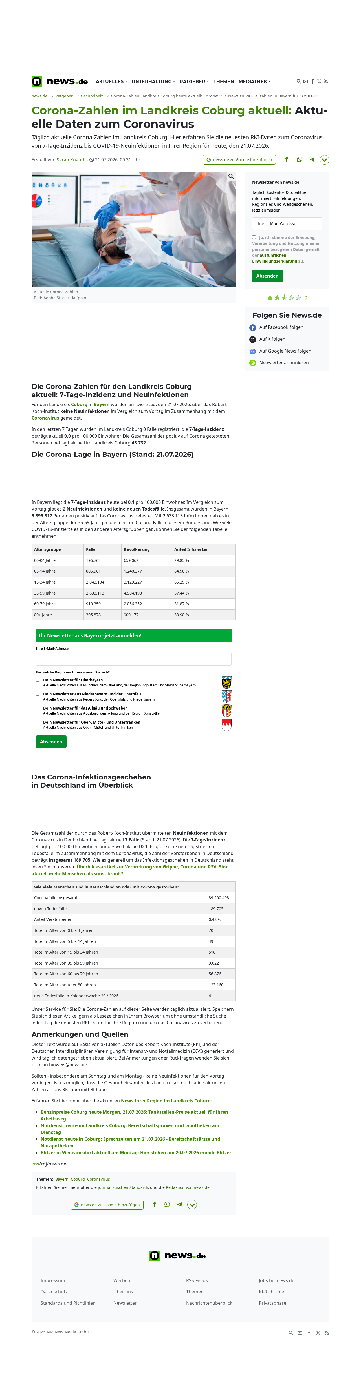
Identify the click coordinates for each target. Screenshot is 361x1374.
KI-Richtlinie (271, 1292)
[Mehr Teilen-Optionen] (324, 160)
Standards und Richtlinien (68, 1303)
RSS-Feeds (197, 1280)
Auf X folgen (271, 339)
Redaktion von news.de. (188, 1187)
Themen (223, 81)
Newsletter (125, 1303)
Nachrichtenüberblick (209, 1303)
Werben (121, 1280)
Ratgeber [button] (193, 81)
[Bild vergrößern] (231, 176)
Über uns (123, 1292)
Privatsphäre (272, 1303)
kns (35, 1164)
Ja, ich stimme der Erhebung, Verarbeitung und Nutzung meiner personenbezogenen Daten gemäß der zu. (286, 249)
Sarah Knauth (71, 160)
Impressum (53, 1280)
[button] (239, 160)
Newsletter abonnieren (283, 363)
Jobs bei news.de (276, 1280)
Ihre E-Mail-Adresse (54, 648)
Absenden (51, 742)
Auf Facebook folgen (280, 327)
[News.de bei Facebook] (312, 81)
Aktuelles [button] (110, 81)
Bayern (62, 1179)
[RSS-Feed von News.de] (326, 81)
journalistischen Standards (123, 1187)
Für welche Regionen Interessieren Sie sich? (75, 672)
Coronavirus (98, 1179)
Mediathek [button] (253, 81)
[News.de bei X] (319, 81)
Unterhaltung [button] (152, 81)
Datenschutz (54, 1292)
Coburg (78, 1179)
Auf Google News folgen (284, 351)
